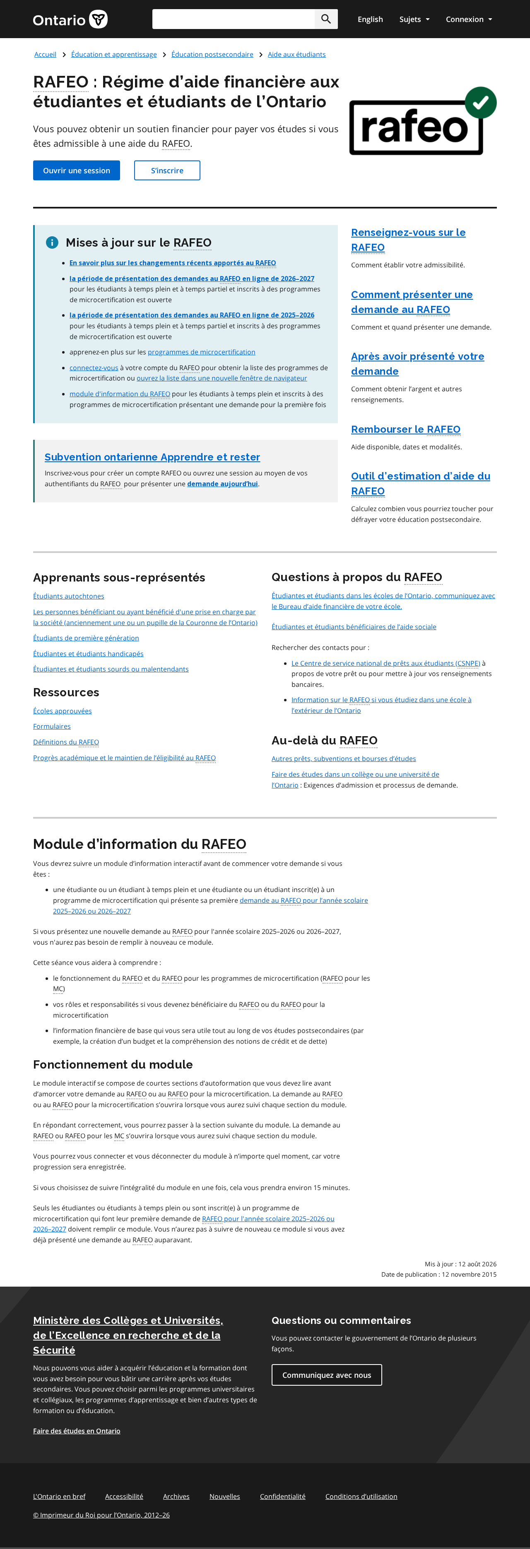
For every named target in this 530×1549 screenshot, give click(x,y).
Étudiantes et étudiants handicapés (88, 653)
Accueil (45, 54)
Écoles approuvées (62, 710)
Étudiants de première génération (86, 637)
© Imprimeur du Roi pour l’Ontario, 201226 (101, 1515)
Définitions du (66, 742)
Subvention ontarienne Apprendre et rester (152, 457)
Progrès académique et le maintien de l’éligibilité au (124, 757)
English (370, 19)
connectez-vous (94, 367)
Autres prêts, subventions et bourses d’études (344, 758)
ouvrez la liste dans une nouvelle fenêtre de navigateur (222, 378)
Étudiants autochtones (68, 596)
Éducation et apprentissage (114, 54)
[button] (326, 19)
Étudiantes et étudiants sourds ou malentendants (111, 669)
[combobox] (245, 19)
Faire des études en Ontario (76, 1430)
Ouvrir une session (76, 170)
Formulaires (52, 726)
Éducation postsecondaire (212, 54)
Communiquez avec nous (326, 1375)
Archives (176, 1496)
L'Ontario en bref (59, 1496)
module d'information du (120, 393)
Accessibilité (124, 1496)
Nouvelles (225, 1496)
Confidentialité (283, 1496)
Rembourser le (406, 429)
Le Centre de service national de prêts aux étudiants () (386, 663)
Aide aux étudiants (297, 54)
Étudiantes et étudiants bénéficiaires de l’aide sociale (354, 626)
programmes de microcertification (201, 351)
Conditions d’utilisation (361, 1496)
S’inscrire (167, 170)
